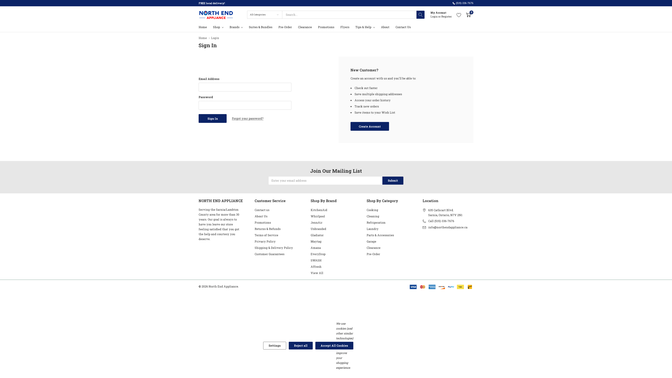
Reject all (300, 345)
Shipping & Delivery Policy (274, 248)
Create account (370, 126)
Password (206, 97)
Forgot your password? (247, 118)
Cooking (372, 210)
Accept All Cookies (334, 345)
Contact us (262, 210)
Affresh (316, 266)
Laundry (373, 229)
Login (434, 16)
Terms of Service (266, 235)
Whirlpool (318, 216)
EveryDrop (318, 254)
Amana (316, 248)
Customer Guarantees (269, 254)
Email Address (209, 79)
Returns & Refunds (268, 229)
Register (446, 16)
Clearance (373, 248)
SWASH (316, 260)
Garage (371, 241)
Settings (275, 345)
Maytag (316, 241)
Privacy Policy (265, 241)
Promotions (263, 222)
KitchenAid (319, 210)
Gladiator (317, 235)
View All (317, 273)
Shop (216, 27)
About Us (261, 216)
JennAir (316, 222)
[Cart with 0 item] (468, 14)
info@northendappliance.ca (447, 227)
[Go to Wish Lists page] (459, 14)
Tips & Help (363, 27)
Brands (234, 27)
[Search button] (420, 15)
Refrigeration (376, 222)
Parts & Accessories (380, 235)
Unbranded (318, 229)
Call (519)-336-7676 (441, 221)
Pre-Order (373, 254)
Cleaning (373, 216)
